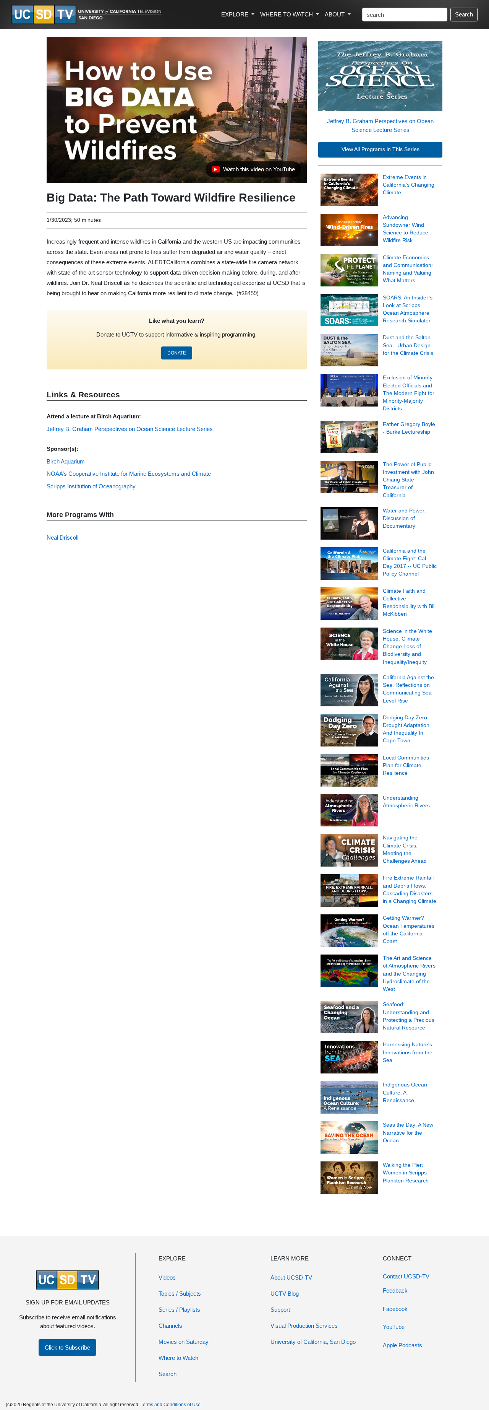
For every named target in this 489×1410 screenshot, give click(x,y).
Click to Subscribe (67, 1347)
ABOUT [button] (335, 14)
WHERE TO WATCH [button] (287, 14)
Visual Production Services (304, 1325)
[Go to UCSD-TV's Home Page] (87, 14)
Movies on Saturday (184, 1341)
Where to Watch (178, 1358)
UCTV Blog (284, 1293)
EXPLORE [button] (235, 14)
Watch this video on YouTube (253, 171)
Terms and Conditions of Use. (171, 1404)
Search (464, 14)
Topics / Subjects (180, 1293)
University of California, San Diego (313, 1341)
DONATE (176, 353)
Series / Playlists (179, 1309)
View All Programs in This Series (380, 149)
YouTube (394, 1327)
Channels (170, 1325)
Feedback (395, 1290)
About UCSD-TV (291, 1277)
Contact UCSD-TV (406, 1276)
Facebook (395, 1309)
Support (280, 1309)
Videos (167, 1277)
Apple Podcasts (402, 1345)
